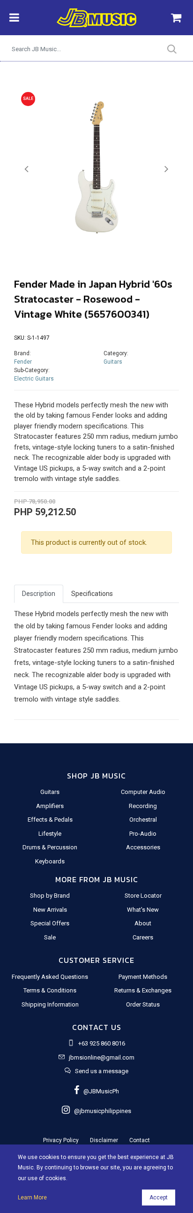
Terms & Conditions (49, 990)
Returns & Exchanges (142, 990)
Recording (143, 805)
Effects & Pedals (50, 819)
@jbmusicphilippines (100, 1110)
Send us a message (101, 1071)
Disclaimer (104, 1140)
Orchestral (143, 819)
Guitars (113, 362)
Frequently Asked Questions (50, 976)
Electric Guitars (34, 378)
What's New (143, 909)
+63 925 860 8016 (101, 1043)
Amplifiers (50, 805)
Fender (23, 362)
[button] (26, 169)
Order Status (143, 1004)
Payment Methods (143, 976)
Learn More (32, 1197)
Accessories (143, 847)
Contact (139, 1140)
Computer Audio (143, 791)
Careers (143, 937)
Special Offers (49, 923)
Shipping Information (50, 1004)
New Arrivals (50, 909)
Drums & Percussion (49, 847)
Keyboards (50, 861)
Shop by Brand (50, 895)
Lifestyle (49, 833)
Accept (158, 1197)
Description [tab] (38, 593)
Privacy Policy (61, 1140)
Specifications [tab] (92, 593)
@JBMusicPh (99, 1091)
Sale (50, 937)
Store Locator (143, 895)
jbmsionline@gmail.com (101, 1057)
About (142, 923)
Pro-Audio (142, 833)
